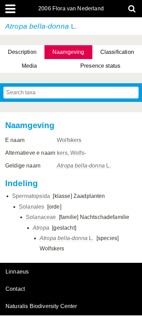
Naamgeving (68, 52)
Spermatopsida (31, 196)
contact (15, 289)
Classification (117, 52)
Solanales (32, 207)
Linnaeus (17, 272)
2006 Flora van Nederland (71, 8)
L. (84, 166)
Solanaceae (42, 217)
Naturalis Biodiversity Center (41, 306)
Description (22, 52)
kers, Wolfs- (71, 153)
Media (29, 66)
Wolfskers (69, 140)
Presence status (100, 66)
